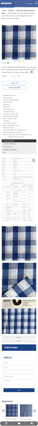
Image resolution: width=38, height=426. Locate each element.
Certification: (6, 130)
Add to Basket (13, 88)
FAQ (4, 152)
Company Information (9, 144)
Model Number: (7, 123)
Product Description (9, 141)
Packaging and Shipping (10, 149)
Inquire (13, 83)
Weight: (5, 118)
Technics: (5, 102)
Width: (5, 107)
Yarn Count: (6, 100)
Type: (4, 114)
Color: (4, 121)
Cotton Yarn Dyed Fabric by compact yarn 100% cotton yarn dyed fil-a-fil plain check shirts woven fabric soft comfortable (12, 419)
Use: (4, 132)
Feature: (5, 134)
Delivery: (5, 127)
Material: (5, 95)
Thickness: (6, 116)
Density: (5, 98)
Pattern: (5, 109)
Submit (19, 390)
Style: (4, 104)
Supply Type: (6, 125)
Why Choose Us (7, 147)
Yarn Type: (6, 111)
